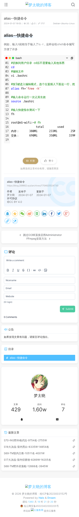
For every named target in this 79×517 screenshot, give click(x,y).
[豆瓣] (37, 213)
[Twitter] (59, 213)
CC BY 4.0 (16, 201)
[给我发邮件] (57, 419)
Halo (41, 497)
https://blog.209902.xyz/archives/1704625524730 (32, 185)
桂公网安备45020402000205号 (41, 506)
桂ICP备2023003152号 (53, 493)
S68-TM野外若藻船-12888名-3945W (26, 466)
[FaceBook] (52, 213)
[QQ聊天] (22, 419)
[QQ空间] (15, 213)
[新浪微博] (30, 213)
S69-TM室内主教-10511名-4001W (24, 453)
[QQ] (7, 213)
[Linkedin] (44, 213)
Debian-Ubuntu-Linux (64, 23)
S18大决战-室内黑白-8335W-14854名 (26, 446)
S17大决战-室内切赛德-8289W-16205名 (27, 459)
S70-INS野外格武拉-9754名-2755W (25, 440)
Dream (51, 497)
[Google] (66, 213)
